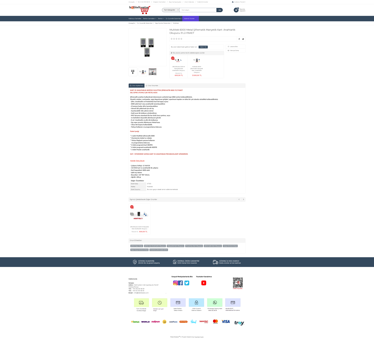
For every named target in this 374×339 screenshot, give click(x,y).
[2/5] (172, 39)
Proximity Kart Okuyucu (194, 246)
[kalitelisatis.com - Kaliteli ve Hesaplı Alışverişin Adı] (140, 14)
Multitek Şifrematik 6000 (158, 250)
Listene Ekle (234, 46)
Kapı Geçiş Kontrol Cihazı (139, 250)
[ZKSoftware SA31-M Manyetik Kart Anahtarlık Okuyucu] (178, 60)
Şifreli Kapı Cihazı (136, 246)
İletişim (131, 283)
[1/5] (171, 39)
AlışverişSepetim (242, 10)
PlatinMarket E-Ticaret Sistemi (181, 337)
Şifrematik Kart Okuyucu (213, 246)
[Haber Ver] (203, 47)
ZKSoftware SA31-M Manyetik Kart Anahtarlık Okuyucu (178, 68)
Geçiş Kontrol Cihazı (230, 246)
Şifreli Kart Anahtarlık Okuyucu (155, 246)
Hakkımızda (133, 279)
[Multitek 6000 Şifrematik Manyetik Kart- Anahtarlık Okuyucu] (196, 60)
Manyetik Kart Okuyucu (176, 246)
